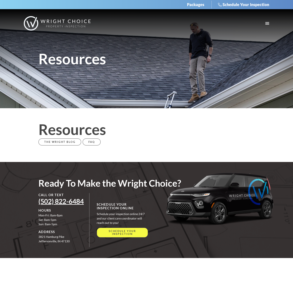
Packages (195, 4)
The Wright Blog (59, 141)
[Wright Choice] (57, 23)
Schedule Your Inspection (246, 4)
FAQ (91, 141)
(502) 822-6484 (61, 201)
